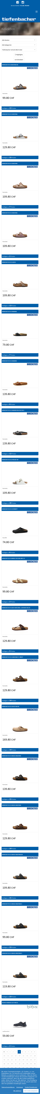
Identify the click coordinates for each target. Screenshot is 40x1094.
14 (19, 1056)
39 (12, 1068)
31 (15, 1064)
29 (8, 1064)
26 (31, 1060)
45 (35, 1068)
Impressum (19, 1087)
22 (15, 1060)
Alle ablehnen (17, 1091)
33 (23, 1064)
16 (27, 1056)
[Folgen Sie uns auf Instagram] (23, 2)
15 (23, 1056)
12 (12, 1056)
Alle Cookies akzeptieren (31, 1091)
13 (15, 1056)
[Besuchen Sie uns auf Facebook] (17, 2)
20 (8, 1060)
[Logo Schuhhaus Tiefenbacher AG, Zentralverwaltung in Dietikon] (19, 19)
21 (12, 1060)
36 (35, 1064)
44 (31, 1068)
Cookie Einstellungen (31, 1087)
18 (35, 1056)
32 (19, 1064)
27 (35, 1060)
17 (31, 1056)
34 (27, 1064)
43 (27, 1068)
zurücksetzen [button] (19, 60)
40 (15, 1068)
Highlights (19, 55)
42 (23, 1068)
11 (8, 1056)
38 (8, 1068)
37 (4, 1068)
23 (19, 1060)
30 (12, 1064)
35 (31, 1064)
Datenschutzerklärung (8, 1087)
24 (23, 1060)
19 (4, 1060)
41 (19, 1068)
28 (4, 1064)
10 (4, 1056)
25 (27, 1060)
